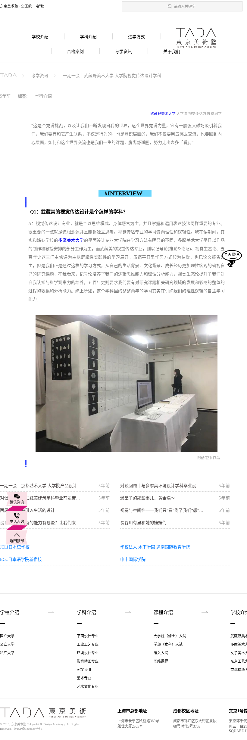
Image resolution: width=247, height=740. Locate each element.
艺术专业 (84, 678)
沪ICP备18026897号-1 (28, 728)
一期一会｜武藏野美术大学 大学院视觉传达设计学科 (112, 75)
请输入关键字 (184, 7)
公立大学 (7, 644)
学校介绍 (40, 37)
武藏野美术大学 (163, 114)
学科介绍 (88, 37)
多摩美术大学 (71, 240)
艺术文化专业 (87, 687)
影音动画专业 (87, 661)
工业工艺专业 (87, 644)
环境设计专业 (87, 653)
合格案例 (75, 51)
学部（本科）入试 (168, 644)
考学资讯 (123, 51)
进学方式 (136, 37)
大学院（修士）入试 (170, 636)
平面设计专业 (87, 636)
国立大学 (7, 636)
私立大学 (7, 653)
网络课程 (161, 661)
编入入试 (161, 653)
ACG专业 (84, 670)
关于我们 (171, 51)
